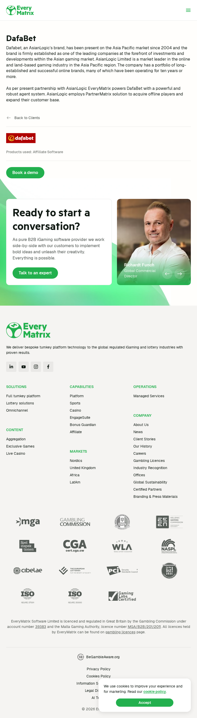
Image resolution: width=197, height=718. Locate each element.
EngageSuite (80, 417)
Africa (75, 475)
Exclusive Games (20, 446)
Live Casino (15, 453)
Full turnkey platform (23, 396)
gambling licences (120, 632)
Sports (75, 403)
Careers (139, 453)
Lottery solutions (20, 403)
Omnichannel (17, 410)
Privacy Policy (99, 669)
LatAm (75, 482)
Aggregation (16, 439)
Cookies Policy (98, 676)
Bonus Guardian (83, 424)
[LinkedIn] (11, 367)
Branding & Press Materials (155, 496)
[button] (167, 274)
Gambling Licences (149, 460)
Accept (145, 702)
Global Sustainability (150, 482)
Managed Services (148, 396)
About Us (141, 424)
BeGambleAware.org (103, 657)
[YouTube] (23, 367)
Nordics (76, 460)
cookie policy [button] (154, 691)
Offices (139, 475)
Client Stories (144, 439)
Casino (75, 410)
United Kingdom (83, 467)
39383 (40, 626)
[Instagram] (36, 367)
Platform (77, 396)
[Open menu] (188, 10)
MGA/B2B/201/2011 (144, 626)
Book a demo (25, 172)
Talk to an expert (35, 273)
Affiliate (76, 432)
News (138, 432)
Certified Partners (147, 489)
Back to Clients (27, 117)
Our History (142, 446)
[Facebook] (48, 367)
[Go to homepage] (20, 10)
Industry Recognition (150, 467)
